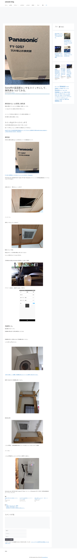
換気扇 (17, 505)
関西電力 (57, 101)
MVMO (68, 92)
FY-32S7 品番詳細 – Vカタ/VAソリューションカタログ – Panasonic (19, 175)
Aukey (61, 88)
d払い (61, 90)
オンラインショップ (62, 96)
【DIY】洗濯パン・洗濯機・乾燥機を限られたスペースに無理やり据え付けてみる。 (21, 374)
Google (64, 90)
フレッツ (58, 97)
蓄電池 (68, 99)
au (59, 88)
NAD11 (56, 93)
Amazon (63, 86)
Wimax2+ (68, 95)
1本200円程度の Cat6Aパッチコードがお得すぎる (68, 54)
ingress (57, 92)
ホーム (6, 5)
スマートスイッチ (12, 505)
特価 (66, 99)
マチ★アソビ (63, 97)
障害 (61, 100)
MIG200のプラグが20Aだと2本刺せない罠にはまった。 (15, 507)
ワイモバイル (57, 99)
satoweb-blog (9, 2)
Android (67, 86)
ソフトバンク (69, 96)
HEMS (33, 5)
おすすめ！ (22, 5)
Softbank (69, 93)
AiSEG (58, 86)
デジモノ (15, 5)
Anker (56, 88)
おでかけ (28, 5)
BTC (64, 88)
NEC (58, 93)
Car (38, 5)
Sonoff (7, 505)
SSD (58, 95)
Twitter (61, 95)
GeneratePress (45, 557)
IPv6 (60, 92)
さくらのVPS (57, 96)
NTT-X (61, 93)
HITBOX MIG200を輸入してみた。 (12, 506)
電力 (43, 5)
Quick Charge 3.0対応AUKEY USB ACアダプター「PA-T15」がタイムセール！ (57, 73)
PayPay (64, 93)
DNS (68, 88)
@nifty (56, 86)
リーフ (67, 97)
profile (10, 5)
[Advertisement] (38, 14)
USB (65, 95)
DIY (46, 5)
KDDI (62, 92)
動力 (63, 99)
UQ (63, 95)
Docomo (57, 90)
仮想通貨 (60, 99)
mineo (65, 92)
